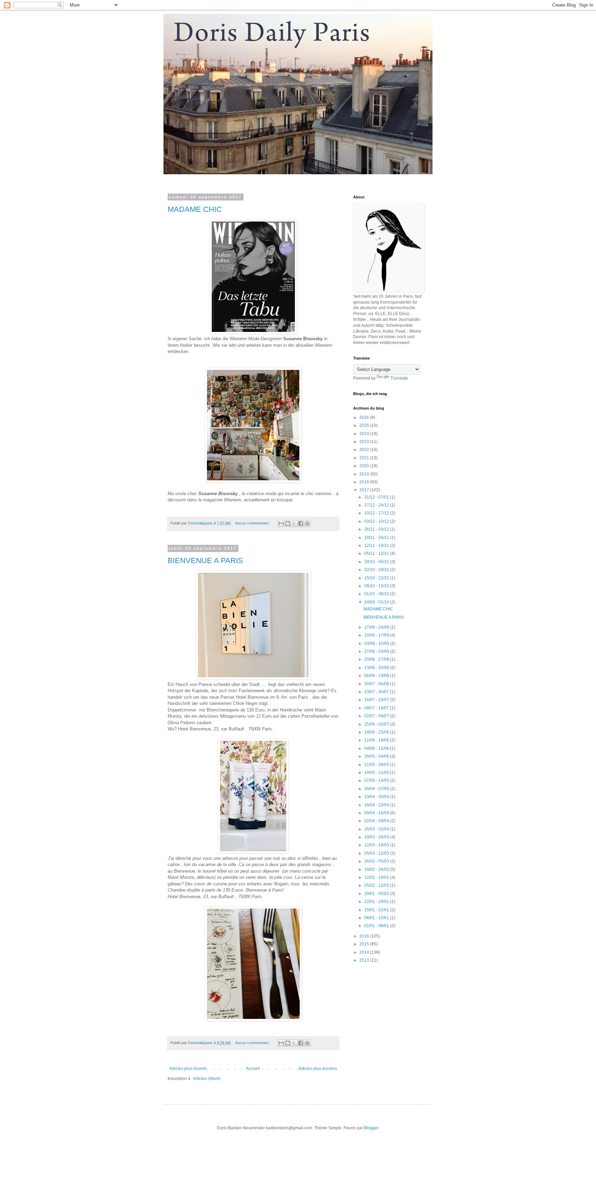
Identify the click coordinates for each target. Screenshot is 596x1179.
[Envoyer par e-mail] (281, 523)
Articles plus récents (188, 1068)
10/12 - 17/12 (377, 513)
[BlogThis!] (287, 523)
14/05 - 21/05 (377, 772)
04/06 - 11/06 (377, 748)
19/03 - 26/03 (377, 837)
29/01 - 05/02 (377, 893)
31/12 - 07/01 (377, 497)
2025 (364, 425)
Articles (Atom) (206, 1078)
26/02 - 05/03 (377, 861)
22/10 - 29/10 (377, 569)
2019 (364, 474)
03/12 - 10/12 (377, 521)
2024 (364, 433)
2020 (364, 465)
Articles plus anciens (317, 1068)
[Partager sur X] (294, 523)
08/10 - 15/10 (377, 585)
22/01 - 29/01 (377, 901)
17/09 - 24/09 (377, 627)
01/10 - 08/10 (377, 593)
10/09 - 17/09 (377, 635)
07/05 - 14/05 (377, 780)
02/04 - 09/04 (377, 820)
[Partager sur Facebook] (300, 523)
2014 (364, 952)
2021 (364, 457)
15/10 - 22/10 (377, 578)
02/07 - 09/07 (377, 716)
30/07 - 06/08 (377, 683)
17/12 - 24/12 (377, 505)
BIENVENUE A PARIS (205, 560)
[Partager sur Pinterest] (307, 523)
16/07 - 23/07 (377, 699)
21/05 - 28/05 (377, 764)
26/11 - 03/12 (377, 529)
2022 (364, 449)
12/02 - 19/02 (377, 877)
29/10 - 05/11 (377, 561)
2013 (364, 960)
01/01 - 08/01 (377, 925)
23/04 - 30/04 (377, 796)
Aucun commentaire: (253, 523)
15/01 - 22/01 (377, 909)
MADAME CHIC (195, 209)
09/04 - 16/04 (377, 812)
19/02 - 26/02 (377, 869)
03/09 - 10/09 (377, 643)
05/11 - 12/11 (377, 553)
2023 (364, 441)
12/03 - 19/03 (377, 845)
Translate (399, 378)
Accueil (253, 1068)
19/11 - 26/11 (377, 537)
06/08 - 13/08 (377, 675)
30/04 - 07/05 (377, 788)
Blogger (371, 1128)
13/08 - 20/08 (377, 667)
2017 (364, 490)
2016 (364, 936)
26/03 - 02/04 (377, 829)
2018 (364, 482)
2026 (364, 417)
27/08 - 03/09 (377, 651)
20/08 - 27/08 (377, 659)
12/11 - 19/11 (377, 545)
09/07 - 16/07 (377, 708)
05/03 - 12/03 (377, 853)
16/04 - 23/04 (377, 805)
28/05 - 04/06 (377, 756)
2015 (364, 944)
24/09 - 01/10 (377, 602)
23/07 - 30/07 (377, 691)
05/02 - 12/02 (377, 885)
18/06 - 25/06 (377, 732)
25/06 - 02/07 (377, 724)
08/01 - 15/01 (377, 917)
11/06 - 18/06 (377, 740)
